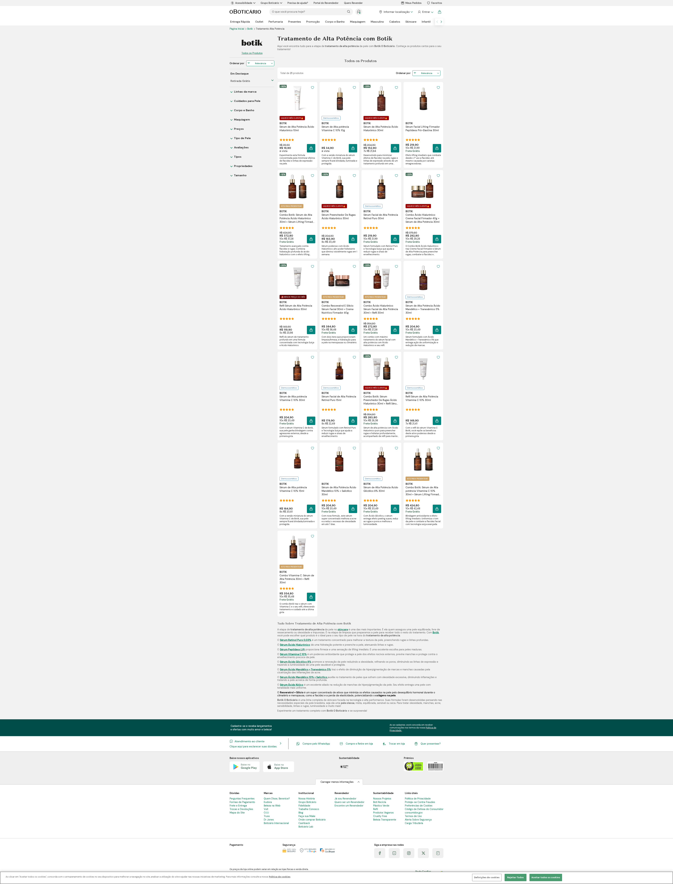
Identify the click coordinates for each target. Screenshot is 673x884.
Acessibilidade (243, 3)
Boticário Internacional (276, 823)
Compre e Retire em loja (359, 743)
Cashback (304, 823)
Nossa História (306, 798)
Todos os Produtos (252, 53)
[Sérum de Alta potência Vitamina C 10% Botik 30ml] (297, 368)
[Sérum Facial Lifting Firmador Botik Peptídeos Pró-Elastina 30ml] (423, 99)
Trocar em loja (397, 743)
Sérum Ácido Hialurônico (295, 644)
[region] (336, 878)
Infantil (426, 22)
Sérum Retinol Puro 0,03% (295, 640)
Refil (375, 809)
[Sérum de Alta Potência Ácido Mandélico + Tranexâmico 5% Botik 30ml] (423, 278)
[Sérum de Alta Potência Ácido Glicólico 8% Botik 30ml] (381, 459)
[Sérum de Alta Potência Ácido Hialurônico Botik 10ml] (297, 99)
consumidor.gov (414, 812)
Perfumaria (275, 22)
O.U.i (266, 812)
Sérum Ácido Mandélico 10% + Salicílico (304, 677)
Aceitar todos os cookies (545, 877)
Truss (267, 816)
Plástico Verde (381, 805)
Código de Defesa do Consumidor (424, 809)
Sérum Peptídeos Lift (292, 649)
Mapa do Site (237, 812)
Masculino (377, 22)
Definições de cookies (487, 877)
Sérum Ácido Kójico (291, 684)
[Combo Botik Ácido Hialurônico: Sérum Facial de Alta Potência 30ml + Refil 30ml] (381, 278)
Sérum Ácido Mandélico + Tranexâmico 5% (305, 669)
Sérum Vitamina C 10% (293, 654)
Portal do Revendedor (326, 3)
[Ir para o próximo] (441, 22)
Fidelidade (304, 805)
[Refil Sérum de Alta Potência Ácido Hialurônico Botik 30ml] (297, 278)
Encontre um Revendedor (349, 805)
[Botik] (252, 43)
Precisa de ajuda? (297, 3)
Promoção (313, 22)
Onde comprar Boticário (312, 819)
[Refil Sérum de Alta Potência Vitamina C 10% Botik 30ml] (423, 368)
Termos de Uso (413, 816)
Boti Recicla (379, 802)
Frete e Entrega (238, 805)
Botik (250, 28)
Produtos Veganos (383, 812)
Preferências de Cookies (418, 805)
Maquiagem (357, 22)
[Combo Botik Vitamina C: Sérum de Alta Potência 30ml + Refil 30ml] (297, 547)
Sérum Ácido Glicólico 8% (295, 661)
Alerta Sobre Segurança (418, 819)
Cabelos (394, 22)
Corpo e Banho (335, 22)
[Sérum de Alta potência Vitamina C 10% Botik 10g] (339, 99)
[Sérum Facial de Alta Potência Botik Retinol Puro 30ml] (381, 187)
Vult (266, 809)
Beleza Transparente (384, 819)
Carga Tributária (414, 823)
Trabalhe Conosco (308, 809)
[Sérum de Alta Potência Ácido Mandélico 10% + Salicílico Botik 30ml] (339, 459)
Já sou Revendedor (345, 798)
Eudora (268, 802)
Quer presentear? (431, 743)
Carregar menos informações (337, 781)
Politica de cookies (279, 876)
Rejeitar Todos (515, 877)
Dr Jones (269, 819)
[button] (311, 148)
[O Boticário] (245, 11)
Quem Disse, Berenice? (277, 798)
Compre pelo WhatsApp (316, 743)
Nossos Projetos (382, 798)
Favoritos (436, 3)
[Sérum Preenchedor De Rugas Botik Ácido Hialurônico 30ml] (339, 187)
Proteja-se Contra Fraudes (420, 802)
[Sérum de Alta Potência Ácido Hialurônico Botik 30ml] (381, 99)
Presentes (294, 22)
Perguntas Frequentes (242, 798)
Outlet (259, 22)
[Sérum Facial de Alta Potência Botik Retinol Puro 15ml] (339, 368)
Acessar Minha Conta (425, 11)
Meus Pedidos (413, 3)
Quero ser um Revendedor (349, 802)
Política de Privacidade (418, 798)
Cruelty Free (380, 816)
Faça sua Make (306, 816)
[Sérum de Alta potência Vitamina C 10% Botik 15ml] (297, 459)
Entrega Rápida (240, 22)
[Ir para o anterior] (437, 22)
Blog (300, 812)
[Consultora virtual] (358, 11)
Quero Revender (353, 3)
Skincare (410, 22)
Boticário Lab (305, 826)
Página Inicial (237, 28)
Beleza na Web (272, 805)
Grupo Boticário (270, 3)
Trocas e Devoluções (241, 809)
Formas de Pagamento (242, 802)
